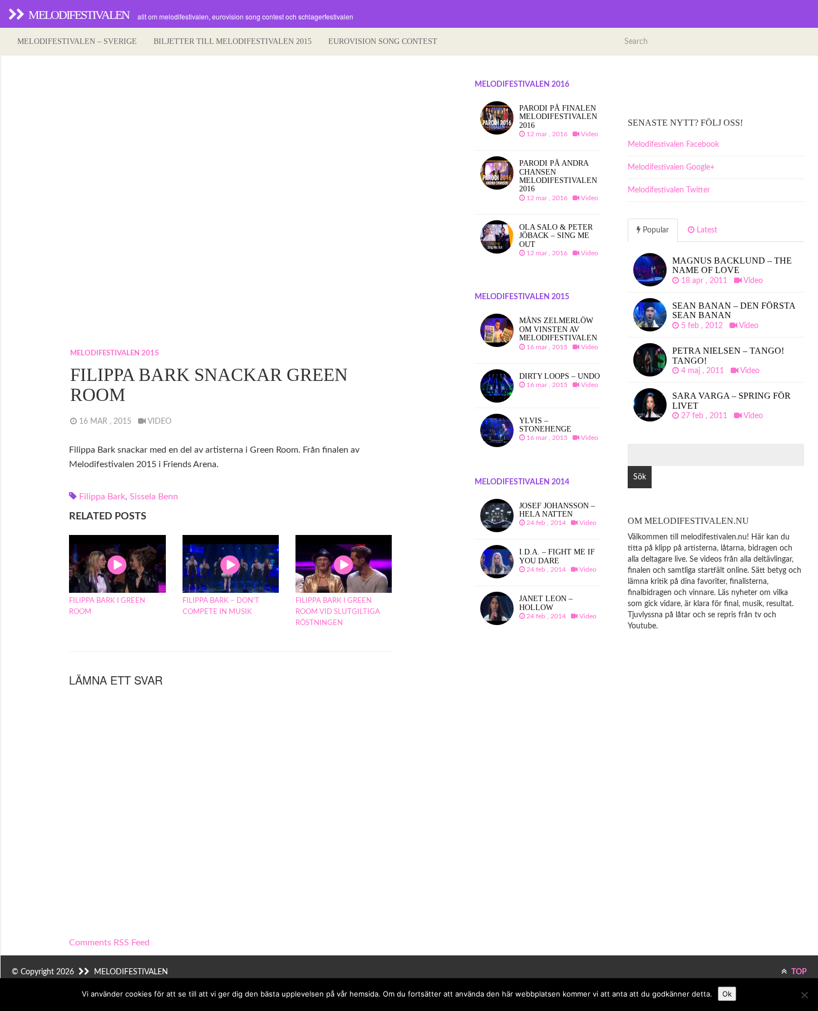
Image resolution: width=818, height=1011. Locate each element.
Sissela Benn (154, 496)
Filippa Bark (102, 496)
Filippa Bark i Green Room (107, 606)
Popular (654, 230)
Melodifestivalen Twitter (669, 190)
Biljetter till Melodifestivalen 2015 (233, 41)
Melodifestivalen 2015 (114, 353)
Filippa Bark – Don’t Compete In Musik (221, 606)
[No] (804, 994)
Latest (705, 230)
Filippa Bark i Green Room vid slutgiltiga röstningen (337, 612)
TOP (798, 972)
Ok (727, 993)
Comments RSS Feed (109, 942)
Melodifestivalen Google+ (671, 167)
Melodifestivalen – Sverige (77, 41)
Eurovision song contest (382, 41)
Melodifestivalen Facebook (673, 144)
